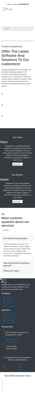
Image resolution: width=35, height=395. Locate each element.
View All (6, 230)
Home (6, 29)
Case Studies (10, 320)
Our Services (10, 304)
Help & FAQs (9, 301)
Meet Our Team (11, 299)
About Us (8, 297)
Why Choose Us (11, 306)
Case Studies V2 (11, 323)
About (19, 367)
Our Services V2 (11, 316)
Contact (19, 369)
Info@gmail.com (11, 339)
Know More (17, 164)
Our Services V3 (11, 318)
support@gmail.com (12, 342)
